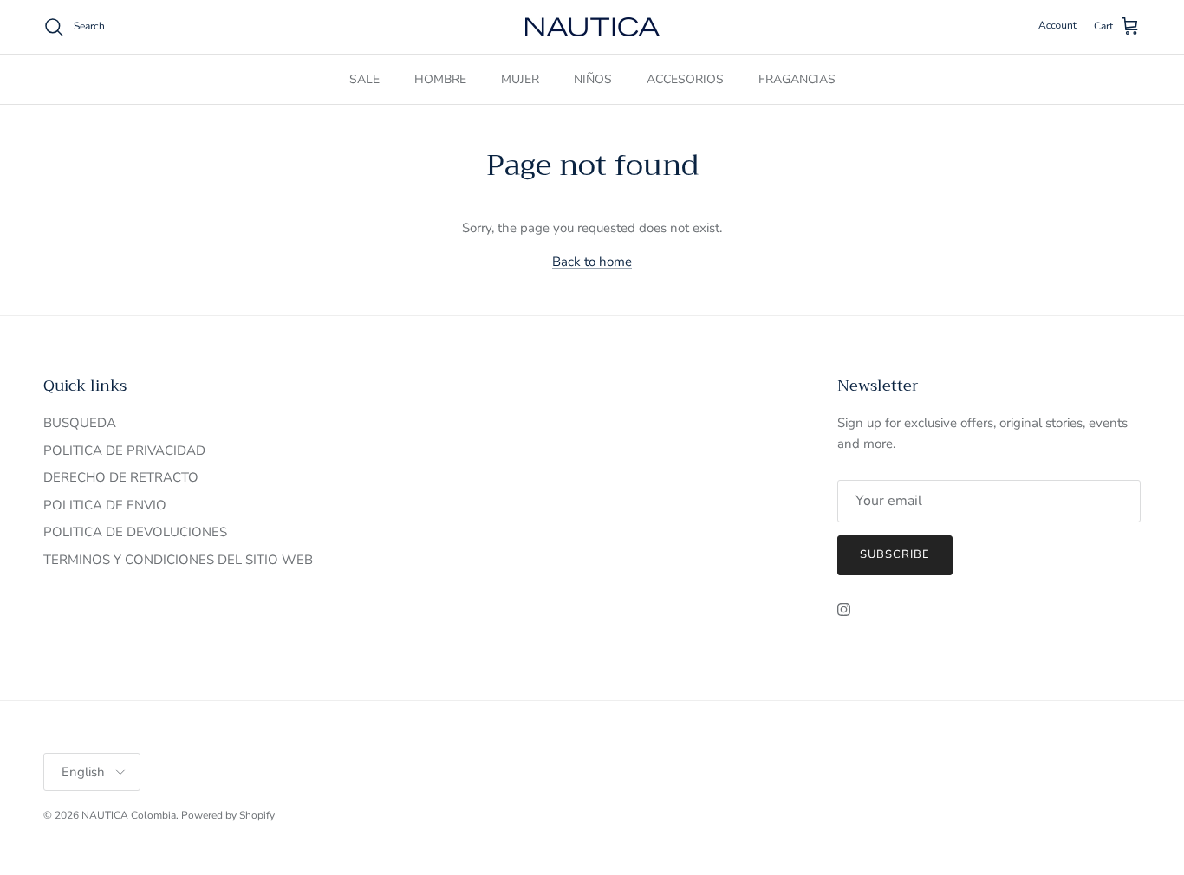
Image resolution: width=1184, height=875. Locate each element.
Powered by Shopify (228, 815)
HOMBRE (440, 79)
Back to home (592, 261)
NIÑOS (593, 79)
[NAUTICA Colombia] (592, 26)
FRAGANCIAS (797, 79)
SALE (364, 79)
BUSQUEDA (79, 422)
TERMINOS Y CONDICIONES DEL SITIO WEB (178, 559)
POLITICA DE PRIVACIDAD (124, 450)
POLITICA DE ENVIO (104, 505)
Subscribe (895, 554)
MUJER (520, 79)
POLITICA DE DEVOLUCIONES (135, 532)
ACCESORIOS (685, 79)
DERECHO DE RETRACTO (120, 477)
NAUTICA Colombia (128, 815)
